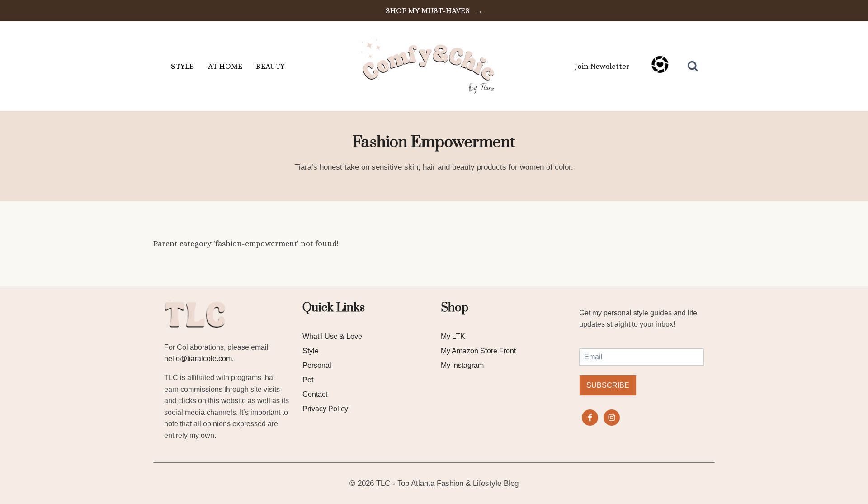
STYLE (182, 66)
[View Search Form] (692, 66)
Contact (314, 394)
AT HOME (225, 66)
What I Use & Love (332, 336)
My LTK (453, 336)
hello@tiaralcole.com (198, 358)
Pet (307, 380)
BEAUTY (270, 66)
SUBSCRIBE (607, 385)
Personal (316, 365)
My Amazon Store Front (478, 351)
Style (310, 351)
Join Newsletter (602, 66)
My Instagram (462, 365)
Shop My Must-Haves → (434, 10)
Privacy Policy (325, 409)
